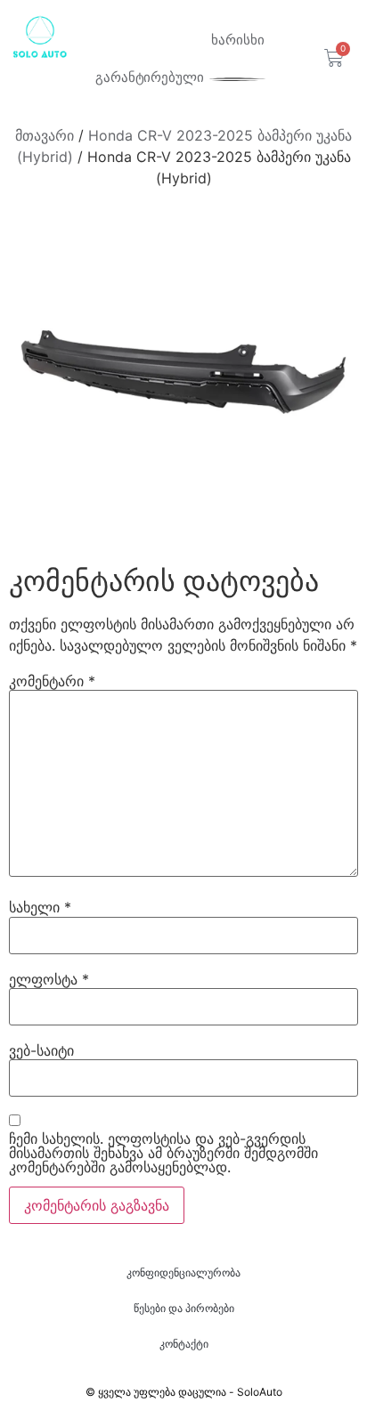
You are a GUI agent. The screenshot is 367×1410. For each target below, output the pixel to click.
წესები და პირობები (184, 1308)
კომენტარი (52, 681)
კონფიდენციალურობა (183, 1272)
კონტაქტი (183, 1343)
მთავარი (44, 135)
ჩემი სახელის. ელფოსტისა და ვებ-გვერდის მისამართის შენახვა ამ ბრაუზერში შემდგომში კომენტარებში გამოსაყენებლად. (163, 1152)
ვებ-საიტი (41, 1050)
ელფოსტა (49, 979)
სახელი (40, 907)
